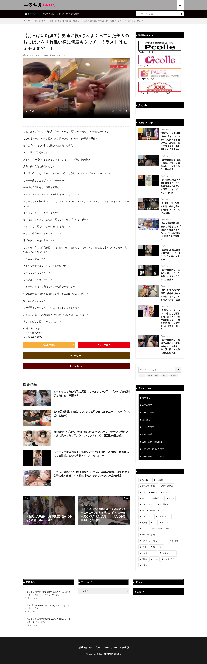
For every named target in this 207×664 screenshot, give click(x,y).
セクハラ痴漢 (148, 427)
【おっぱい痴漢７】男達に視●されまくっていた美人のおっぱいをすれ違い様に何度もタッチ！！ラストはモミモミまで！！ (96, 21)
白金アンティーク (168, 553)
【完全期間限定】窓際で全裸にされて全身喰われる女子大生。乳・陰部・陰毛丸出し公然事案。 (170, 346)
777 (154, 523)
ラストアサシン (148, 504)
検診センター (157, 547)
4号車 (144, 547)
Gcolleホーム (76, 355)
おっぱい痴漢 (40, 21)
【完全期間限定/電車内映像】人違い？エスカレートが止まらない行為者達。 (171, 164)
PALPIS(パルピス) (146, 79)
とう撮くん (164, 504)
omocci (154, 492)
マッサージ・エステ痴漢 (153, 456)
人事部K (145, 565)
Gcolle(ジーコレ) (145, 65)
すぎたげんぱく (164, 516)
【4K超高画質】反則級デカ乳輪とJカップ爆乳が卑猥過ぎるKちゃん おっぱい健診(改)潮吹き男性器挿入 (171, 231)
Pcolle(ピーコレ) (145, 52)
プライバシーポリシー (105, 647)
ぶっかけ (66, 13)
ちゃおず (175, 541)
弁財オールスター (58, 55)
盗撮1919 (141, 591)
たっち (171, 498)
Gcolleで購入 (49, 345)
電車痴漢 (146, 398)
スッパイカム (147, 516)
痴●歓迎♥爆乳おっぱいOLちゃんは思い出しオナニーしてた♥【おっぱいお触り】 (92, 413)
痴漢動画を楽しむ (112, 654)
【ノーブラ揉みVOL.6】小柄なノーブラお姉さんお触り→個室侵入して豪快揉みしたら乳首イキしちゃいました (91, 453)
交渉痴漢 (146, 420)
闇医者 (144, 559)
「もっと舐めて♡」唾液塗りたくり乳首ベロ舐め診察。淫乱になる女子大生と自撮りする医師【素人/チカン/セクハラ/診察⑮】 (92, 473)
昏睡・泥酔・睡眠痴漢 (152, 442)
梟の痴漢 (75, 13)
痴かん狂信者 (168, 486)
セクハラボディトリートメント (154, 541)
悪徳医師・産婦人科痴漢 (153, 449)
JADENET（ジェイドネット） (153, 510)
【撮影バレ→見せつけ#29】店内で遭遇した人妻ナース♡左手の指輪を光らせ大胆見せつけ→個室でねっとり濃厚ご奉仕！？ (170, 319)
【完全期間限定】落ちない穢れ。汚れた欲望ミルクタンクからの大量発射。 (170, 275)
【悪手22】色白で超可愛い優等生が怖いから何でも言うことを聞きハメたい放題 (170, 295)
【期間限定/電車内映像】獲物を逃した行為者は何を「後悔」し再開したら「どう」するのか (171, 186)
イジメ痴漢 (147, 434)
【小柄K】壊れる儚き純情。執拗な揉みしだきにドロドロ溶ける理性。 (170, 208)
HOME (28, 21)
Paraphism (146, 480)
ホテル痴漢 (147, 405)
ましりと (166, 492)
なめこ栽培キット (149, 535)
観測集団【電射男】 (149, 486)
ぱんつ (45, 13)
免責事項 (124, 647)
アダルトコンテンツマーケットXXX (154, 93)
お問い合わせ (85, 647)
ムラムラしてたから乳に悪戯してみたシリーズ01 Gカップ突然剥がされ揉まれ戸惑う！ (92, 393)
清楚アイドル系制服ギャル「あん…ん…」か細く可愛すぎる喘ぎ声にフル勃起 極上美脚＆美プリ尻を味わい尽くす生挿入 (171, 141)
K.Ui (143, 492)
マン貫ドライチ (170, 559)
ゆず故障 (159, 480)
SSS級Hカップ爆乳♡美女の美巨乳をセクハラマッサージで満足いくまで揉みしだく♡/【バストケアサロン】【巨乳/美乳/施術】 (91, 433)
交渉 (59, 13)
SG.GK (155, 559)
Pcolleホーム (76, 366)
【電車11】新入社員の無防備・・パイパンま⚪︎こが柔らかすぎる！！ (170, 254)
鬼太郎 (144, 523)
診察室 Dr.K (158, 498)
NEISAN (165, 523)
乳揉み (52, 13)
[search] (181, 13)
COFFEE (145, 498)
